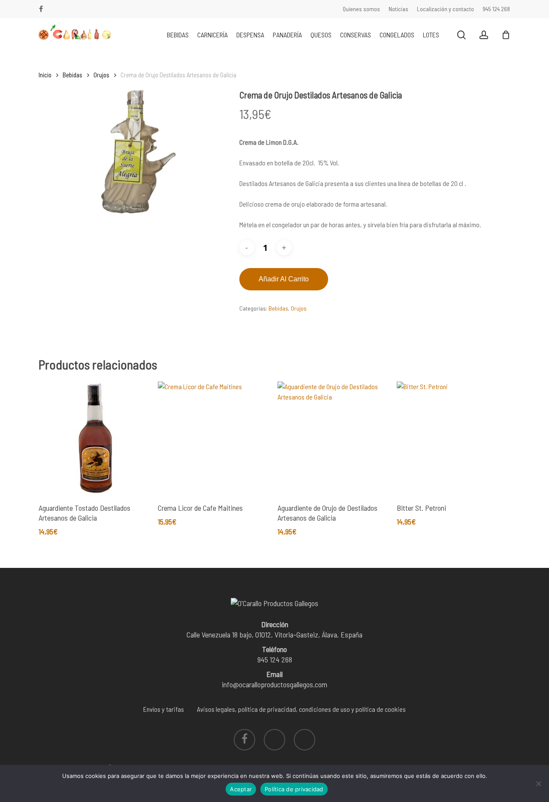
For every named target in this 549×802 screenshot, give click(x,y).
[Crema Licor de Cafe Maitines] (214, 438)
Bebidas (72, 75)
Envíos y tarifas (163, 709)
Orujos (101, 75)
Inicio (45, 75)
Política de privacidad (294, 789)
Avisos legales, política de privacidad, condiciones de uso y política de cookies (301, 709)
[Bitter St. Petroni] (453, 438)
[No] (538, 783)
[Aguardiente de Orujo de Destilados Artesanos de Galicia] (334, 438)
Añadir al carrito (284, 279)
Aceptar (241, 789)
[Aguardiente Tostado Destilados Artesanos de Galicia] (95, 438)
